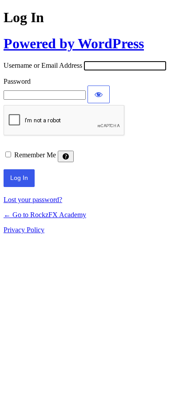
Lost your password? (33, 199)
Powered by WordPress (74, 43)
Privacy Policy (24, 230)
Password (17, 81)
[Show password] (99, 94)
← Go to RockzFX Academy (45, 214)
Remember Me (35, 155)
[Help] (66, 156)
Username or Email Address (43, 65)
